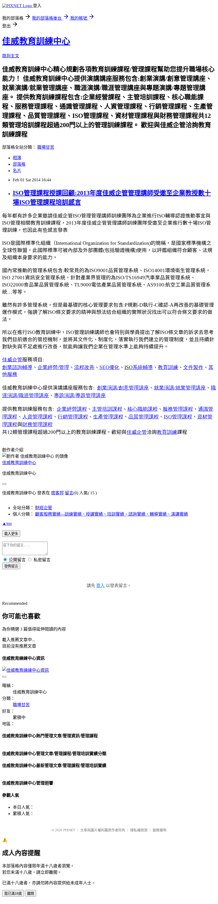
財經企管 (43, 507)
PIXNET (69, 830)
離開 (30, 894)
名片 (17, 170)
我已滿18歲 (13, 894)
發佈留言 (11, 566)
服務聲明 (159, 830)
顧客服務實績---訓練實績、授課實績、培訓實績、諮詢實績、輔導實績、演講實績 (111, 514)
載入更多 (11, 534)
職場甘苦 (45, 147)
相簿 (17, 158)
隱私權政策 (139, 830)
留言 (69, 493)
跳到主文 (10, 56)
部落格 (19, 164)
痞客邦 (57, 493)
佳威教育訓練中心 (36, 41)
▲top (7, 523)
